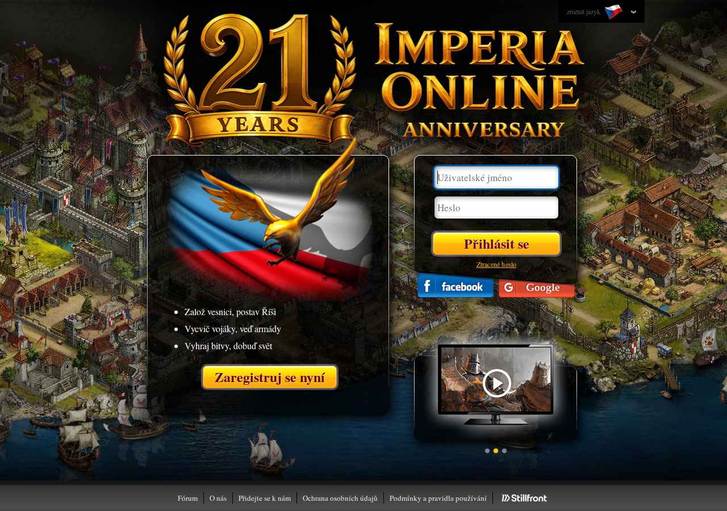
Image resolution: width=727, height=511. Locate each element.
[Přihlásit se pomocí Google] (537, 285)
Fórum (188, 498)
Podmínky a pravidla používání (438, 498)
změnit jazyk (584, 11)
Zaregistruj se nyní (270, 377)
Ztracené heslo (497, 264)
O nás (218, 498)
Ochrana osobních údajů (340, 498)
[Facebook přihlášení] (455, 285)
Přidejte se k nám (265, 498)
